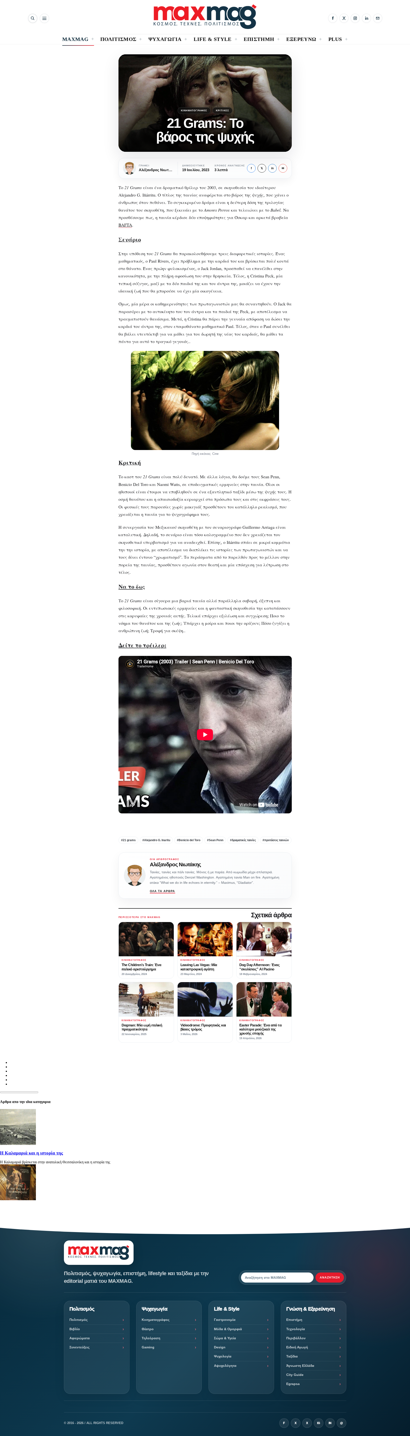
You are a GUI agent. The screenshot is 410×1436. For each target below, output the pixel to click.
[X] (343, 18)
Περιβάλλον (296, 1338)
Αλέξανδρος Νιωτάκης (175, 864)
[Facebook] (332, 18)
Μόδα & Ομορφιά (228, 1329)
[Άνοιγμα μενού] (44, 18)
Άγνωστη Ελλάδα (300, 1366)
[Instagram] (355, 18)
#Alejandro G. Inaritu (156, 840)
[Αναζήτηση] (32, 18)
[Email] (377, 18)
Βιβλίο (74, 1329)
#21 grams (128, 840)
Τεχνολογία (295, 1329)
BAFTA (125, 225)
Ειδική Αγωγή (297, 1347)
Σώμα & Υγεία (225, 1338)
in (272, 168)
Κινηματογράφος (194, 110)
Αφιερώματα (79, 1338)
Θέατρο (148, 1329)
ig (318, 1423)
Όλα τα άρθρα (162, 891)
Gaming (148, 1347)
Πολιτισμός (78, 1320)
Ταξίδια (292, 1356)
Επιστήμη (294, 1320)
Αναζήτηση (330, 1277)
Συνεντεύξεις (79, 1347)
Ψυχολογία (222, 1356)
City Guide (294, 1375)
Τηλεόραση (151, 1338)
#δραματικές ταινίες (243, 840)
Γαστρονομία (225, 1320)
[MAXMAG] (205, 16)
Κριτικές (222, 110)
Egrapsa (293, 1384)
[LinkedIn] (366, 18)
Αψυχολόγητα (225, 1366)
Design (219, 1347)
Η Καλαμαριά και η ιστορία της (31, 1152)
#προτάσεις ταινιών (276, 840)
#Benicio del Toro (188, 840)
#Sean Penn (215, 840)
